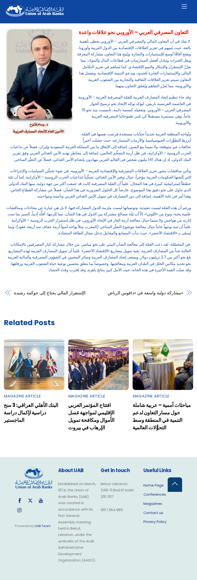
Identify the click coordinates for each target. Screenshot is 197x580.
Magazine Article (22, 396)
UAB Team (43, 526)
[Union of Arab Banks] (35, 15)
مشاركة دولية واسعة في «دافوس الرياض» (145, 293)
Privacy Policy (154, 521)
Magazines (152, 503)
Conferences (154, 494)
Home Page (153, 485)
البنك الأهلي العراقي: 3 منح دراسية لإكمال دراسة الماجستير (31, 412)
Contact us (153, 512)
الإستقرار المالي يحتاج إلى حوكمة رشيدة (50, 293)
